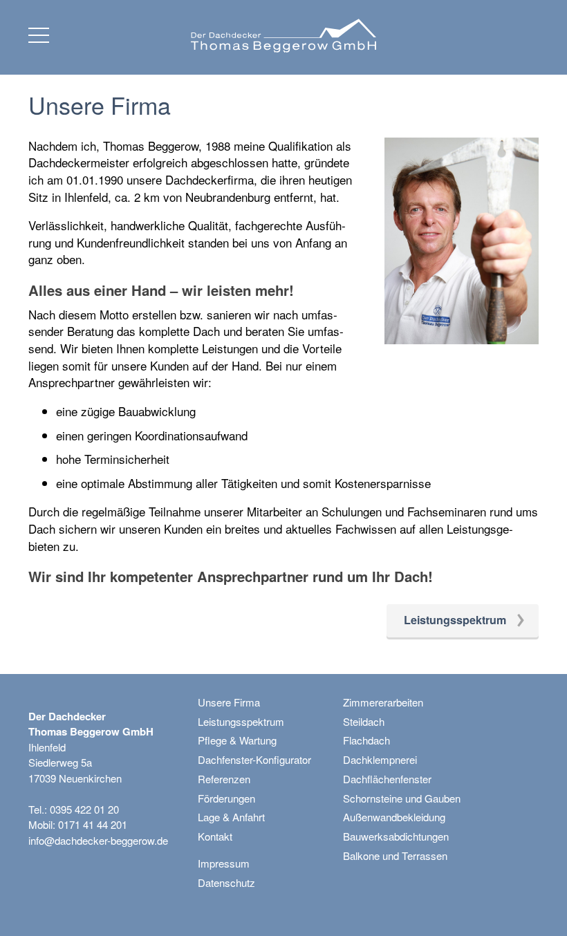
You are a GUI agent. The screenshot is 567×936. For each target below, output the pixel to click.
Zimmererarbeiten (383, 702)
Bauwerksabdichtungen (396, 836)
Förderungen (226, 798)
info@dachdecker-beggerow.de (98, 840)
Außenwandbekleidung (394, 816)
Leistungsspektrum (241, 721)
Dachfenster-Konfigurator (254, 759)
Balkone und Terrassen (395, 855)
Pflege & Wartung (237, 740)
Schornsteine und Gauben (402, 798)
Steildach (363, 721)
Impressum (224, 863)
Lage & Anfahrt (231, 816)
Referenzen (224, 778)
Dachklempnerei (380, 759)
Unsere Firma (229, 702)
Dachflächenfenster (387, 778)
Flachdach (366, 740)
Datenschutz (226, 882)
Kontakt (215, 836)
